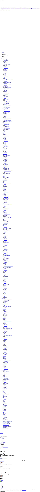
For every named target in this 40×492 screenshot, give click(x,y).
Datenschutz (3, 483)
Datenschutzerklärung (24, 490)
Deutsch (2, 445)
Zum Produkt (1, 433)
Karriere (2, 487)
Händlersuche (3, 438)
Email (0, 456)
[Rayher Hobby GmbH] (5, 447)
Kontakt (2, 488)
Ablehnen (4, 491)
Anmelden (3, 440)
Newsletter (3, 484)
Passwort (1, 457)
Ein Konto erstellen (3, 442)
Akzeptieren (1, 491)
